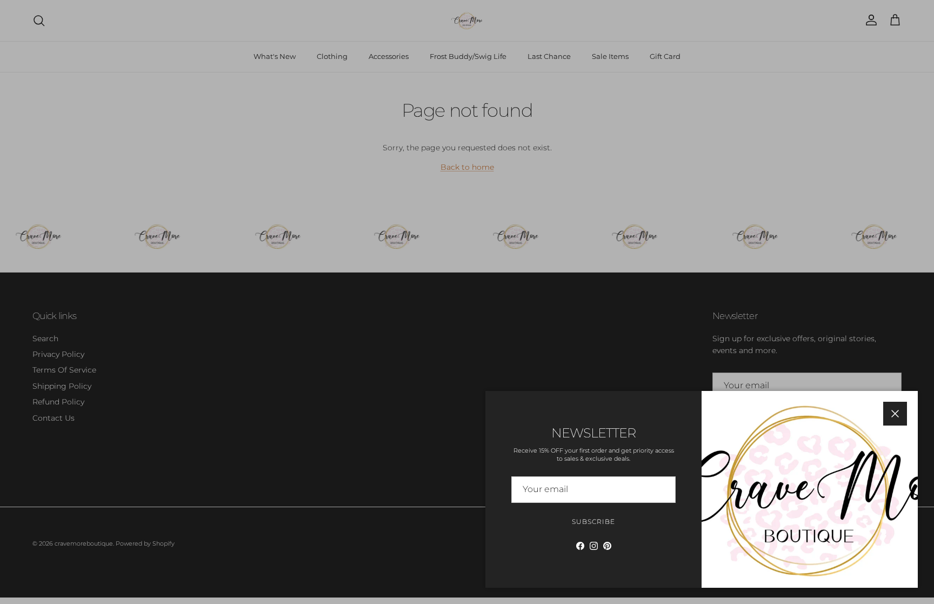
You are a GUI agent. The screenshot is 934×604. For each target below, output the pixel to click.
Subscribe (593, 521)
